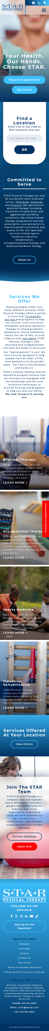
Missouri (16, 205)
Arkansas (36, 202)
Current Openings (24, 836)
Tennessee (22, 202)
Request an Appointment (24, 79)
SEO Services (35, 1027)
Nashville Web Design (21, 1027)
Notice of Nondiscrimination (24, 967)
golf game (29, 338)
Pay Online (24, 89)
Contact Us (24, 958)
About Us (24, 259)
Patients (24, 944)
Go (24, 149)
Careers (24, 953)
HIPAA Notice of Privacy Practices (24, 972)
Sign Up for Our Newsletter (24, 926)
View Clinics (24, 744)
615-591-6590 (29, 1003)
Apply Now (24, 846)
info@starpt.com (29, 1007)
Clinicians (24, 949)
